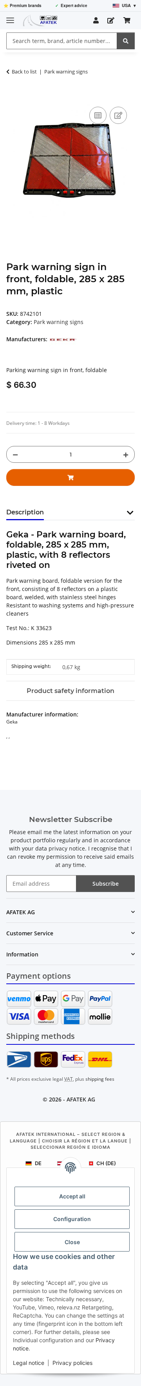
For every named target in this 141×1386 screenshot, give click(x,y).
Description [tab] (25, 512)
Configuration (72, 1219)
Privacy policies (72, 1362)
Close (72, 1242)
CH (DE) (106, 1163)
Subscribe (105, 883)
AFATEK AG (81, 1099)
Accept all (72, 1196)
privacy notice (67, 848)
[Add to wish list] (118, 115)
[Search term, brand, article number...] (126, 40)
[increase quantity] (125, 454)
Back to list (24, 71)
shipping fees (99, 1079)
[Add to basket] (12, 96)
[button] (96, 20)
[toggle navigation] (10, 17)
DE (38, 1163)
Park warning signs (58, 322)
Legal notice (28, 1362)
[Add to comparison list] (98, 115)
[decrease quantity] (15, 454)
